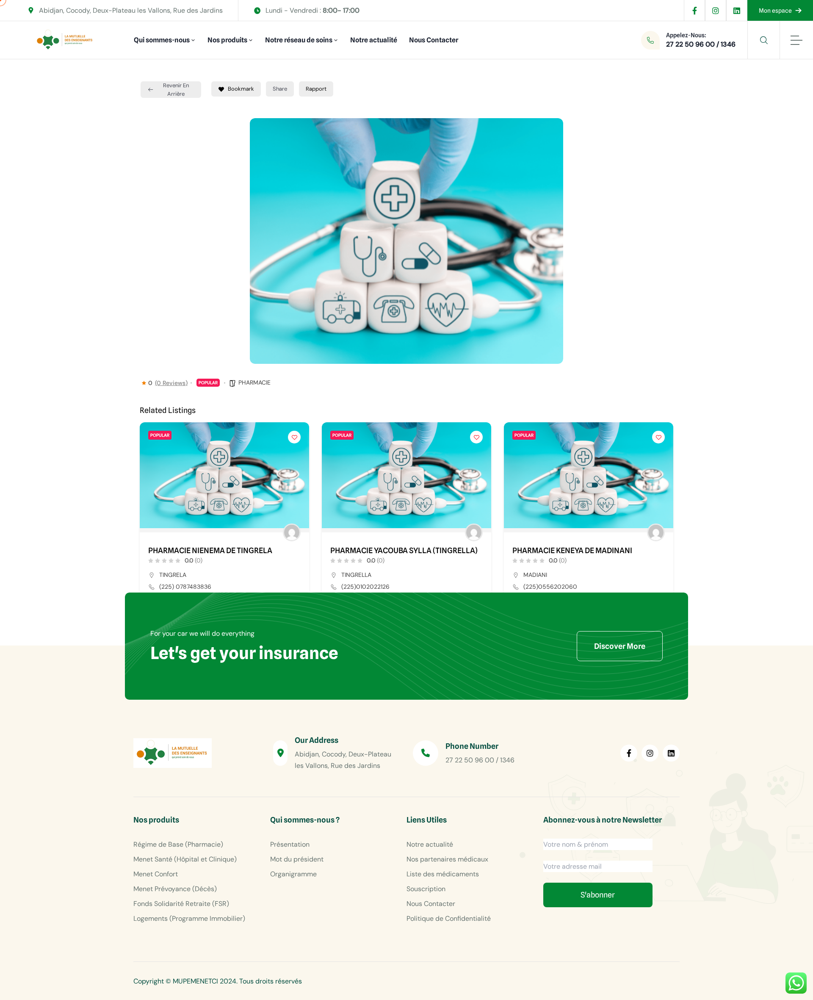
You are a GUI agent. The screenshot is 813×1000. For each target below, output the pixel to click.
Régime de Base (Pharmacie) (178, 844)
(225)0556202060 (550, 586)
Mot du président (297, 859)
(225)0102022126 (365, 586)
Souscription (425, 888)
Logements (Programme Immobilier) (189, 918)
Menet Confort (155, 874)
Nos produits (227, 40)
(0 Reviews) (171, 383)
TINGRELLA (356, 575)
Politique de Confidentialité (448, 918)
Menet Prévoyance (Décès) (175, 888)
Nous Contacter (433, 40)
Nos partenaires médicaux (447, 859)
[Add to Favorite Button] (294, 437)
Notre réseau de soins (298, 40)
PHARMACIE (254, 382)
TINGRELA (172, 575)
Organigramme (293, 874)
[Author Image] (292, 532)
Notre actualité (373, 40)
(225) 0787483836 (185, 586)
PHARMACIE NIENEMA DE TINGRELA (210, 550)
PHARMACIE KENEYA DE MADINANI (572, 550)
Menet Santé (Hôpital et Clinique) (185, 859)
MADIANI (535, 575)
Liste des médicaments (442, 874)
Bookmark (241, 88)
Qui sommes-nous (162, 40)
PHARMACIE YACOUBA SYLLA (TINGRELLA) (404, 550)
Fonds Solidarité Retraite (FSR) (181, 903)
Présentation (290, 844)
